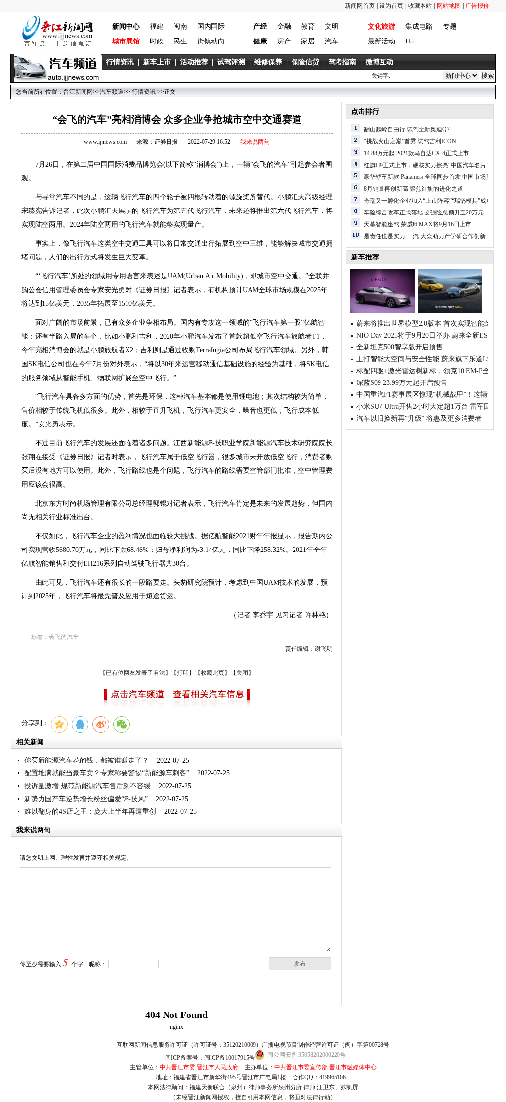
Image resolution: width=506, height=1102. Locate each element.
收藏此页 (212, 672)
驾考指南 (342, 62)
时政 (157, 41)
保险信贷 (305, 62)
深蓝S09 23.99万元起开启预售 (401, 382)
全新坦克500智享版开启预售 (399, 347)
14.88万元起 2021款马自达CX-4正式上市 (416, 153)
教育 (308, 26)
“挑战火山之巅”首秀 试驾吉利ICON (410, 141)
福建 (157, 26)
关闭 (242, 672)
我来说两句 (255, 141)
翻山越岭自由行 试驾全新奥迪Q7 (407, 129)
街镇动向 (211, 41)
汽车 (331, 41)
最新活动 (381, 41)
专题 (450, 26)
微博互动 (379, 62)
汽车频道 (112, 91)
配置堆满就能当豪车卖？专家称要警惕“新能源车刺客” (106, 773)
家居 (308, 41)
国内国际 (211, 26)
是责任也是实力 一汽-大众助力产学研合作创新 (425, 236)
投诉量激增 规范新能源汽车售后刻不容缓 (87, 786)
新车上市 (157, 62)
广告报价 (477, 5)
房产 (284, 41)
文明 (331, 26)
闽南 (180, 26)
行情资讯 (120, 62)
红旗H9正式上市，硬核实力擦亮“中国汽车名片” (426, 165)
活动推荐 (194, 62)
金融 (284, 26)
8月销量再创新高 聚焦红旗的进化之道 (413, 188)
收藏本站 (420, 5)
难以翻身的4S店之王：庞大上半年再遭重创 (91, 811)
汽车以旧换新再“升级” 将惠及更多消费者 (419, 418)
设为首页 (391, 5)
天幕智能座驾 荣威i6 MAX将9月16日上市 (417, 224)
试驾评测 (231, 62)
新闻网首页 (360, 5)
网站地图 (449, 5)
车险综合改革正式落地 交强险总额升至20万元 (424, 212)
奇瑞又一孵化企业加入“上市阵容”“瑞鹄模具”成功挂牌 (434, 200)
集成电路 (419, 26)
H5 (409, 41)
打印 (183, 672)
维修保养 (268, 62)
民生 (180, 41)
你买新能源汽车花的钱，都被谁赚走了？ (87, 760)
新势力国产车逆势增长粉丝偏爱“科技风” (86, 799)
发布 (300, 963)
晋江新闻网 (78, 91)
